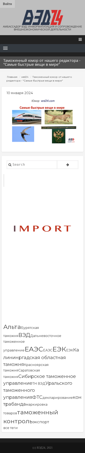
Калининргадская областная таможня (41, 357)
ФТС (37, 397)
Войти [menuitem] (7, 4)
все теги (10, 428)
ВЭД (24, 335)
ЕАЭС (34, 349)
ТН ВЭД (38, 384)
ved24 (24, 76)
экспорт (41, 421)
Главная (12, 76)
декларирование (57, 398)
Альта (12, 326)
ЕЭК (59, 349)
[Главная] (42, 17)
